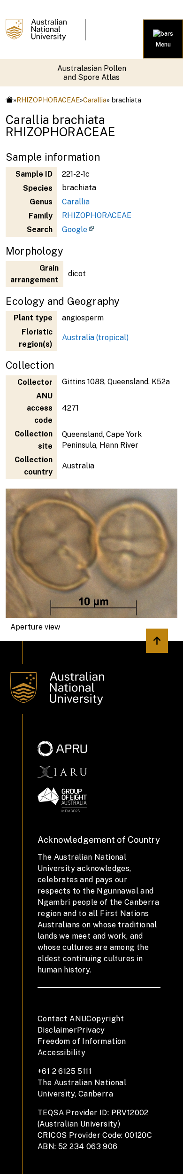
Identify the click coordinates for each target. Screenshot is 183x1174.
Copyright (105, 1018)
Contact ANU (62, 1018)
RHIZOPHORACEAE (48, 100)
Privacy (91, 1030)
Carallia (95, 100)
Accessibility (61, 1052)
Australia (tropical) (95, 337)
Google (74, 229)
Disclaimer (57, 1030)
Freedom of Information (82, 1041)
